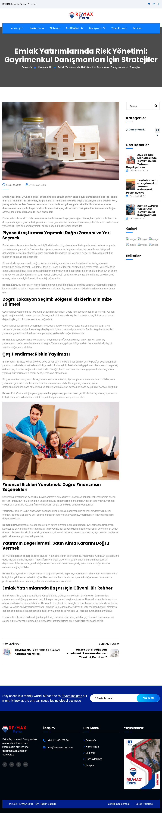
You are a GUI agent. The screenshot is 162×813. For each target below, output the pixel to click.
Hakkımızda (36, 28)
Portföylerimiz (74, 28)
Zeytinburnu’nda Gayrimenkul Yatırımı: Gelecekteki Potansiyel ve (142, 186)
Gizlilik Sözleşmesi (118, 803)
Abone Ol (148, 698)
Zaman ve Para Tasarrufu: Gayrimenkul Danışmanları (147, 210)
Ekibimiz (55, 28)
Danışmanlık (45, 67)
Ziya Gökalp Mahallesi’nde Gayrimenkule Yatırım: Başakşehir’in (141, 161)
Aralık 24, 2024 (13, 185)
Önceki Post (12, 643)
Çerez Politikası (144, 803)
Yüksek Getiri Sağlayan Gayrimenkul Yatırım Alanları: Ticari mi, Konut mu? (86, 653)
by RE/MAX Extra (37, 185)
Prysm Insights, (72, 696)
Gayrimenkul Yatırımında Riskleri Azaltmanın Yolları (37, 652)
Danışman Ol (97, 28)
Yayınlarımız (119, 28)
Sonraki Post (108, 643)
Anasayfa (17, 28)
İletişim (137, 28)
